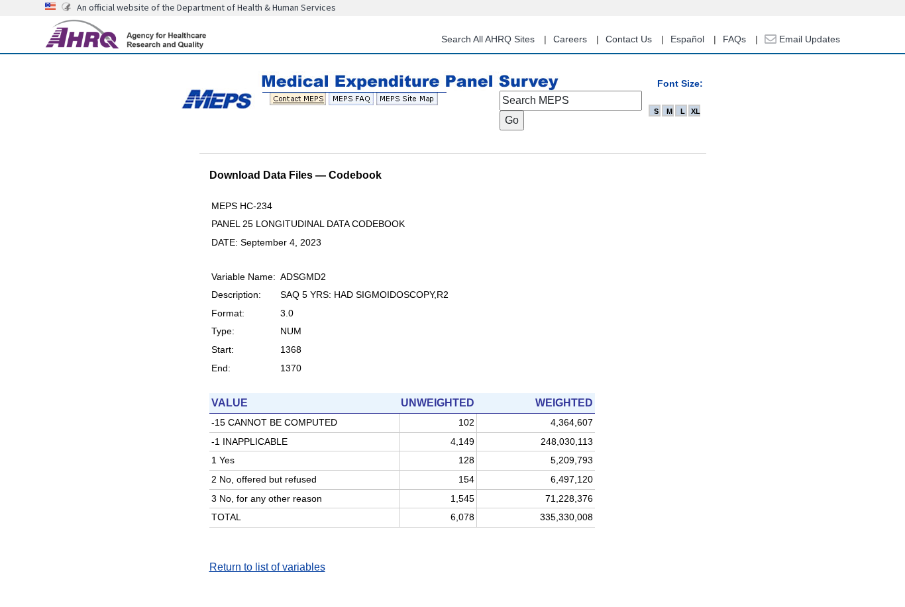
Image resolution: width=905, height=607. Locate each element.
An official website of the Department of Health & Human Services (206, 7)
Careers (570, 39)
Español (687, 39)
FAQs (734, 39)
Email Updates (808, 39)
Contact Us (629, 39)
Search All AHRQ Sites (488, 39)
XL (695, 111)
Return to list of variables (267, 567)
